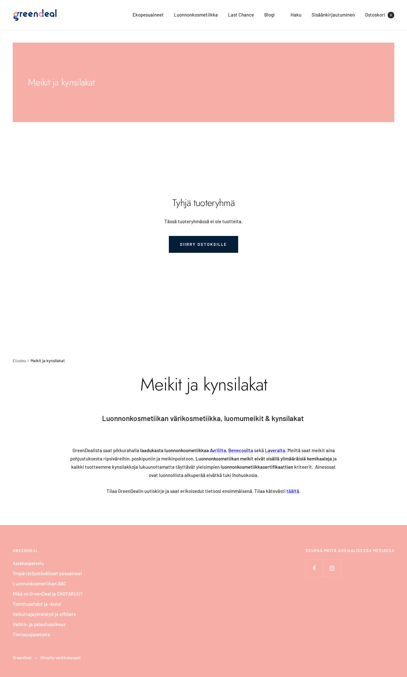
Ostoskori (378, 14)
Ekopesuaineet (148, 14)
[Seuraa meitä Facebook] (314, 568)
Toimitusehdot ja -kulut (37, 604)
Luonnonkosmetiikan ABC (39, 583)
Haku (296, 14)
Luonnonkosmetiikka (196, 14)
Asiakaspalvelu (28, 563)
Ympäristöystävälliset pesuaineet (47, 573)
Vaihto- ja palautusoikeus (39, 624)
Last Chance (241, 14)
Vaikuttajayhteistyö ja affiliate (44, 614)
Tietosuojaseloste (31, 634)
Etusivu (19, 360)
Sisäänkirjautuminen (333, 14)
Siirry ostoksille (203, 244)
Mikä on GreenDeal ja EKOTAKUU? (47, 594)
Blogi (269, 14)
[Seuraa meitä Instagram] (332, 568)
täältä (292, 491)
